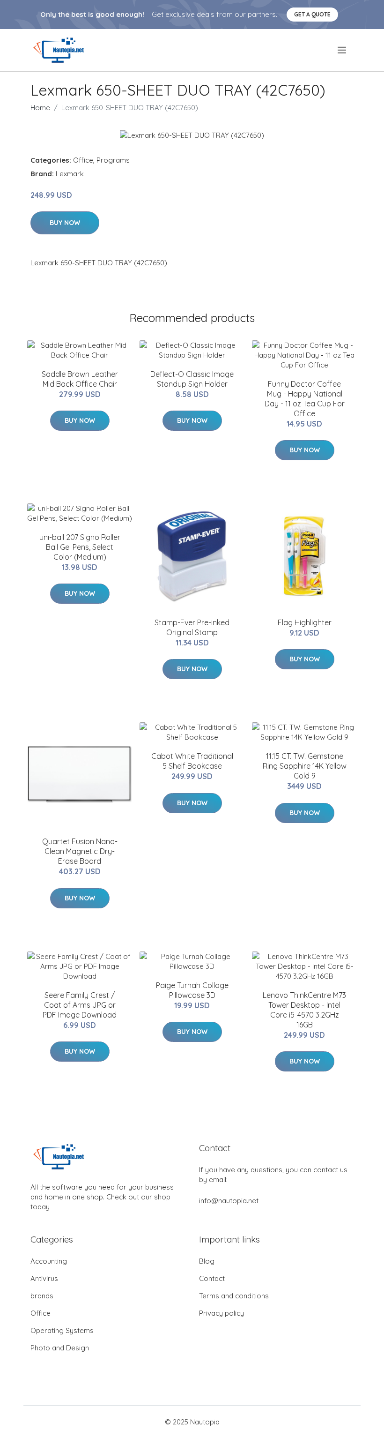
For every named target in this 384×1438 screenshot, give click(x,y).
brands (41, 1295)
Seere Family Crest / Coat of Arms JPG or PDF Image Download (80, 1004)
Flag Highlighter (305, 622)
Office (83, 160)
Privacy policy (221, 1313)
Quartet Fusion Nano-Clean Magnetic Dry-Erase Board (80, 851)
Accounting (48, 1261)
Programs (113, 160)
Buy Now (65, 222)
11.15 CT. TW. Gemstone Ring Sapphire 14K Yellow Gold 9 (305, 765)
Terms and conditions (234, 1295)
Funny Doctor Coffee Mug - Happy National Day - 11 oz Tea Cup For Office (305, 398)
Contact (212, 1278)
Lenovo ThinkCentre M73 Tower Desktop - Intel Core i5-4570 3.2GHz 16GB (304, 1009)
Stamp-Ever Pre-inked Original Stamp (192, 627)
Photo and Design (59, 1347)
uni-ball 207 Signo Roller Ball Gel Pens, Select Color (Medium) (79, 547)
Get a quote (312, 14)
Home (40, 107)
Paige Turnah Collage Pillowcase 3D (192, 990)
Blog (206, 1261)
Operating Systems (62, 1330)
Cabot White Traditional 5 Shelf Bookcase (192, 761)
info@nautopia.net (228, 1200)
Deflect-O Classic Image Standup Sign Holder (192, 379)
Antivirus (44, 1278)
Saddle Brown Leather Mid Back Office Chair (80, 379)
